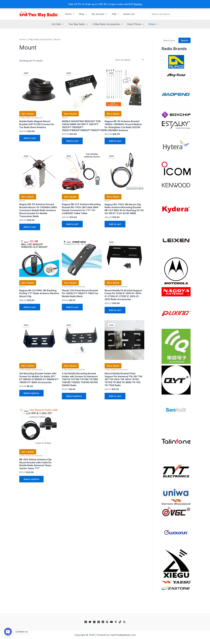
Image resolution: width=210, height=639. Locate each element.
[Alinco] (176, 61)
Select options (31, 393)
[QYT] (176, 379)
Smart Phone (134, 24)
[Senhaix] (176, 410)
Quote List (129, 14)
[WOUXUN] (176, 532)
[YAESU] (176, 582)
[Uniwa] (176, 492)
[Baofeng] (176, 95)
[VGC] (176, 511)
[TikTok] (120, 622)
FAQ (114, 14)
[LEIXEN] (176, 240)
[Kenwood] (176, 185)
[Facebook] (85, 622)
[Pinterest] (98, 622)
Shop (81, 14)
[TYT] (176, 471)
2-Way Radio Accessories (106, 24)
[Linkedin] (103, 622)
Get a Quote (27, 113)
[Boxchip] (176, 114)
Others (152, 24)
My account (98, 14)
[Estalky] (176, 124)
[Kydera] (176, 209)
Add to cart (30, 138)
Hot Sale (56, 24)
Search (184, 40)
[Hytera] (176, 145)
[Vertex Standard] (176, 501)
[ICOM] (176, 168)
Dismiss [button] (138, 4)
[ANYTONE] (176, 74)
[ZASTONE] (176, 588)
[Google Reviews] (107, 622)
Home (68, 14)
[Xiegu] (176, 563)
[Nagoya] (176, 291)
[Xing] (115, 622)
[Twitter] (90, 622)
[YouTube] (111, 622)
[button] (72, 14)
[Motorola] (176, 270)
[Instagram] (94, 622)
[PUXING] (176, 312)
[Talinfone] (176, 441)
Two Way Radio (76, 24)
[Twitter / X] (124, 622)
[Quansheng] (176, 346)
